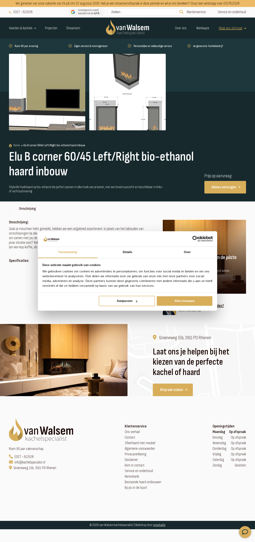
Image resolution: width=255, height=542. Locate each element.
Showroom (73, 28)
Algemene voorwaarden (140, 448)
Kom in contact (134, 465)
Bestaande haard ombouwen (143, 482)
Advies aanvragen (224, 187)
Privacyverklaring (135, 454)
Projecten (51, 28)
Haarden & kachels (20, 28)
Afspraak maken (171, 389)
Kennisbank (132, 476)
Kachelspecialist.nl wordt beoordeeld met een (88, 12)
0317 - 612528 (22, 12)
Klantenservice (196, 12)
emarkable (159, 525)
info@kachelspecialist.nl (30, 462)
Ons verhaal (132, 432)
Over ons (180, 28)
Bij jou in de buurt (136, 487)
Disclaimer (131, 460)
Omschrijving (27, 208)
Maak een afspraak (230, 28)
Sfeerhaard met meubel (140, 443)
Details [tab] (127, 252)
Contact (130, 437)
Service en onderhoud (232, 12)
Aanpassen (124, 301)
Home (16, 145)
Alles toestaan (184, 301)
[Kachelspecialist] (127, 28)
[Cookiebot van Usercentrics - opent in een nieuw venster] (195, 239)
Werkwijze (202, 28)
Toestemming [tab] (67, 252)
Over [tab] (187, 252)
